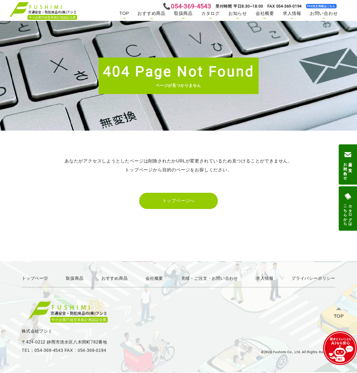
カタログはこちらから (347, 213)
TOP (124, 13)
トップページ (35, 278)
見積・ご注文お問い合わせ (347, 169)
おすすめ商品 (151, 13)
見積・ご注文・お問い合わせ (209, 278)
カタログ (210, 13)
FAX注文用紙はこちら (321, 6)
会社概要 (265, 13)
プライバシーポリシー (313, 278)
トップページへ (178, 200)
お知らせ (237, 13)
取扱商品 (183, 13)
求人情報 (292, 13)
